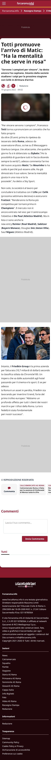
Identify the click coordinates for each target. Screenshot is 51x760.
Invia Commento (34, 538)
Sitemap (6, 738)
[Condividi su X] (13, 86)
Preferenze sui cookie (12, 753)
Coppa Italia (8, 689)
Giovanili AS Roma (10, 686)
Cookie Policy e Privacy (12, 746)
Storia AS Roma (9, 674)
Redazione (7, 709)
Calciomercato (9, 659)
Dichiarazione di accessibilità (16, 749)
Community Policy (10, 742)
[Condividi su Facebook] (8, 86)
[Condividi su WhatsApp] (3, 86)
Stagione (6, 670)
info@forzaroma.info (26, 637)
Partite (5, 666)
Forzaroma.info (10, 10)
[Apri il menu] (4, 3)
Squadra (6, 663)
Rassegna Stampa (32, 10)
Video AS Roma (9, 701)
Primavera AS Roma (11, 678)
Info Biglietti (8, 693)
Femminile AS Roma (11, 682)
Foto (4, 697)
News (5, 655)
